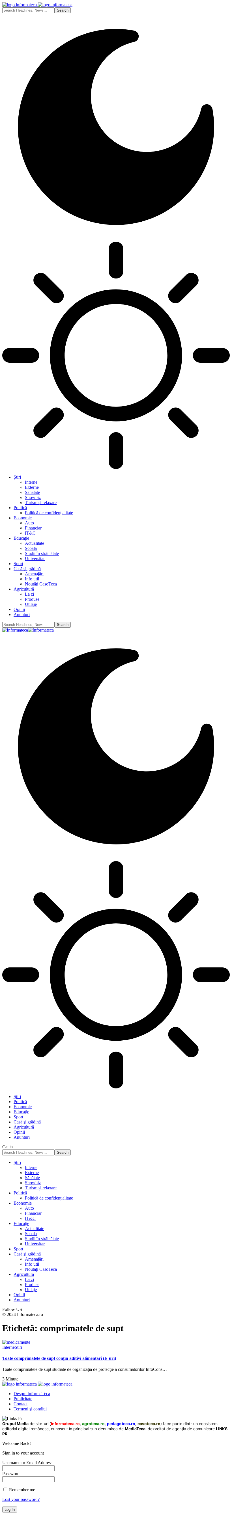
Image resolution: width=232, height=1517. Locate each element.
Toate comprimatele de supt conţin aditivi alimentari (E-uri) (59, 1358)
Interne (8, 1347)
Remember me (21, 1489)
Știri (18, 1347)
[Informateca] (28, 630)
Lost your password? (21, 1499)
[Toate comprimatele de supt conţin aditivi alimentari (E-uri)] (16, 1342)
